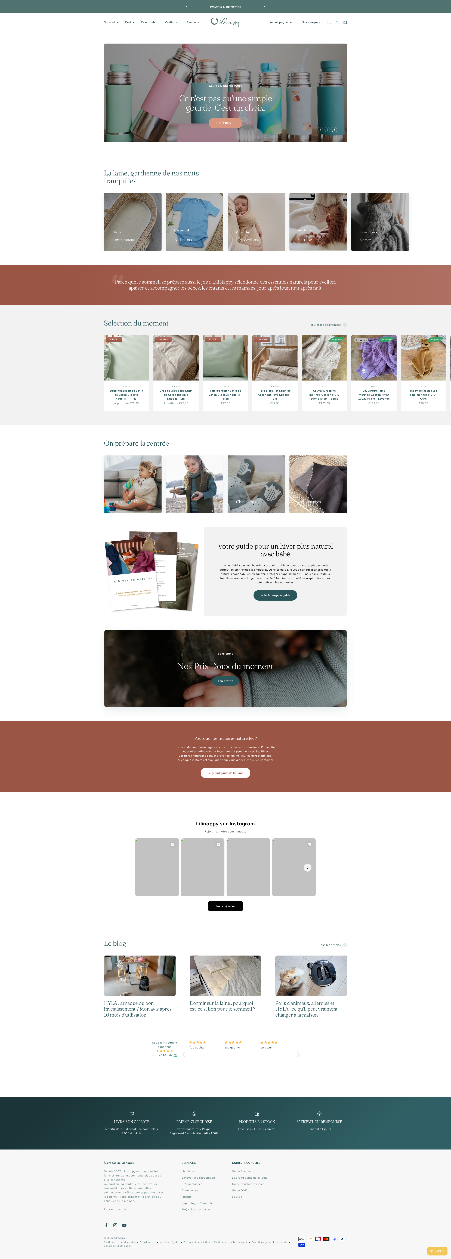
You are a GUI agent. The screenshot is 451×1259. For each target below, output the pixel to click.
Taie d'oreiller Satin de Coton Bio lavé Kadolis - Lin (275, 394)
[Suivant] (264, 6)
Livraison (188, 1171)
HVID (324, 386)
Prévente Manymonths (225, 6)
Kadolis (127, 386)
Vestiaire (171, 22)
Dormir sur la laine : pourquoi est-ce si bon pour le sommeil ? (222, 1006)
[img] (164, 1051)
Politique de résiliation (196, 1242)
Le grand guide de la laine (225, 773)
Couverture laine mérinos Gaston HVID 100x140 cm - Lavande (374, 394)
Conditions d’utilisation (118, 1245)
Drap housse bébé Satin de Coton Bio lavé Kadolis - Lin (176, 394)
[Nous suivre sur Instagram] (115, 1225)
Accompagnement (282, 22)
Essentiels (148, 22)
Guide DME (239, 1190)
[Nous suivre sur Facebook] (106, 1225)
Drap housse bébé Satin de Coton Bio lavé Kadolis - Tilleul (126, 394)
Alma (199, 1133)
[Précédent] (186, 6)
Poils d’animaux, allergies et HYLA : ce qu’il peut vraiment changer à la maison (306, 1009)
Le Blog (237, 1196)
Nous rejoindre (225, 906)
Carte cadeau (191, 1190)
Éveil (128, 22)
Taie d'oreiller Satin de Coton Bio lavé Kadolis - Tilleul (225, 394)
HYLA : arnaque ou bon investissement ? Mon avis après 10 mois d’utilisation (137, 1009)
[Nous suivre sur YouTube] (124, 1225)
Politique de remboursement (230, 1242)
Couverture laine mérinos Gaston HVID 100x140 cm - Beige (324, 394)
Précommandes (192, 1184)
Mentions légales (169, 1242)
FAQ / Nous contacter (196, 1209)
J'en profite (225, 681)
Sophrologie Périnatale (197, 1203)
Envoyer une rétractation (198, 1177)
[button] (184, 1054)
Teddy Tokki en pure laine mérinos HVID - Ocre (423, 394)
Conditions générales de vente (269, 1242)
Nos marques (311, 22)
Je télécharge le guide (275, 595)
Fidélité (187, 1196)
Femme (192, 22)
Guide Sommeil (242, 1171)
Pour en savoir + (115, 1209)
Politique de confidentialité (120, 1242)
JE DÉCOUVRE (225, 123)
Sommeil (110, 22)
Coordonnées (147, 1242)
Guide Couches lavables (248, 1184)
